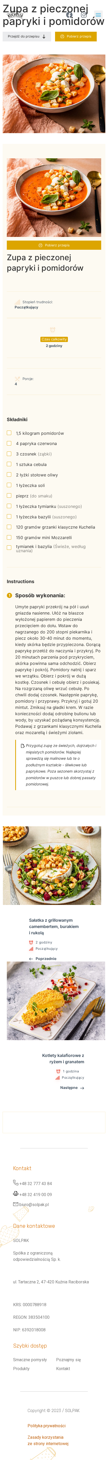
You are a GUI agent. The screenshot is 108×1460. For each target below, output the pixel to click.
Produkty (21, 1368)
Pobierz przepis (79, 36)
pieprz (34, 496)
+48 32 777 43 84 (35, 1183)
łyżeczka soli (30, 485)
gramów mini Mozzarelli (44, 537)
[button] (98, 14)
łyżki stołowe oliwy (37, 475)
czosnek (34, 454)
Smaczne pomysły (30, 1359)
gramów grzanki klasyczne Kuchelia (55, 527)
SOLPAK (72, 1410)
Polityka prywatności (47, 1425)
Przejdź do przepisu (23, 36)
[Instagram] (83, 14)
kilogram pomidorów (40, 433)
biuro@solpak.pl (34, 1204)
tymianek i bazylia (51, 548)
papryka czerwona (36, 443)
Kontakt (63, 1368)
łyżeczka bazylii (46, 517)
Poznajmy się (68, 1359)
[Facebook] (69, 14)
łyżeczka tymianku (49, 506)
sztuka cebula (31, 464)
